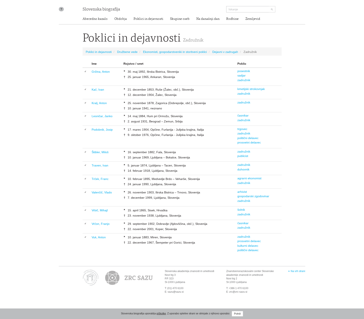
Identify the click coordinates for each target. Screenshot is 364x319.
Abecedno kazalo (95, 19)
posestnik (243, 71)
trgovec (242, 129)
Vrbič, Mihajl (100, 210)
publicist (242, 156)
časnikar (243, 115)
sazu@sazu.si (176, 291)
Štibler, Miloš (100, 152)
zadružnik (243, 80)
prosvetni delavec (249, 142)
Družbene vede (127, 52)
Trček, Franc (100, 179)
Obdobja (120, 19)
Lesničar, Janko (102, 116)
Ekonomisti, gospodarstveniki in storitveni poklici (175, 52)
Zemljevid (252, 19)
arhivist (242, 191)
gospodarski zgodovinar (253, 196)
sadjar (241, 75)
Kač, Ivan (98, 89)
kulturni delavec (247, 245)
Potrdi (237, 313)
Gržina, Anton (101, 71)
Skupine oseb (180, 19)
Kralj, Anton (99, 103)
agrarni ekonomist (249, 178)
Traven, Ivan (100, 165)
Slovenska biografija (101, 9)
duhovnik (243, 169)
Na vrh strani (298, 271)
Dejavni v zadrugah (225, 52)
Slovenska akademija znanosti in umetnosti (189, 271)
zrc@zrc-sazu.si (238, 291)
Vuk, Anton (99, 237)
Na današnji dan (207, 19)
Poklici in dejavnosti (148, 19)
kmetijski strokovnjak (251, 89)
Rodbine (232, 19)
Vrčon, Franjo (101, 223)
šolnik (241, 209)
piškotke (161, 313)
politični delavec (247, 138)
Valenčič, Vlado (102, 192)
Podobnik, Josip (102, 129)
